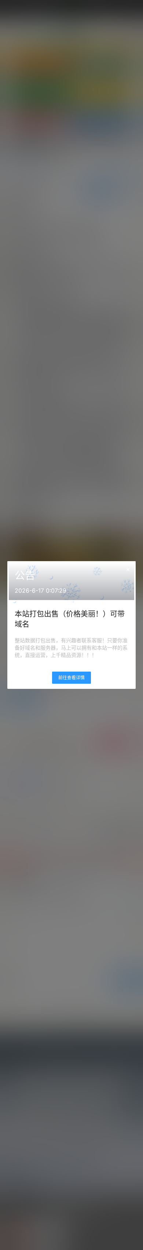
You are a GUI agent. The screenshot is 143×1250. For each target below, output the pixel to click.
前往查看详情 (71, 677)
